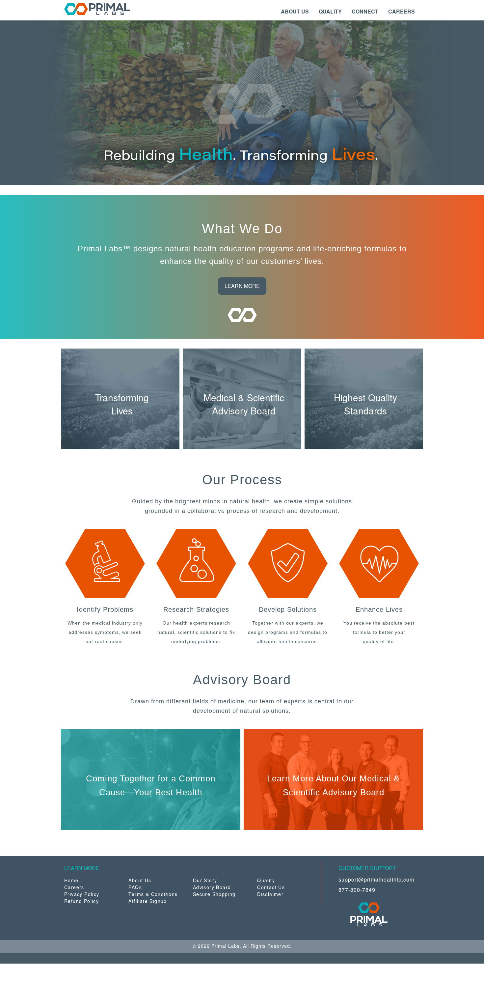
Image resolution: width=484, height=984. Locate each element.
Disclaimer (270, 894)
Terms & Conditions (152, 894)
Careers (74, 887)
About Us (139, 880)
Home (71, 880)
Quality (266, 880)
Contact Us (271, 887)
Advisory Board (212, 887)
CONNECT (365, 11)
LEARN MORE (242, 286)
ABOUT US (295, 11)
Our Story (205, 880)
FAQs (135, 887)
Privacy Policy (81, 894)
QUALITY (330, 11)
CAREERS (401, 11)
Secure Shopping (214, 894)
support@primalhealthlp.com (376, 879)
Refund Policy (81, 901)
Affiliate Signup (147, 901)
